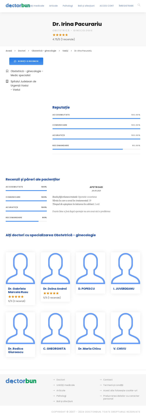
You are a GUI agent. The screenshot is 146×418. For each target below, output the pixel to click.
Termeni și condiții (113, 385)
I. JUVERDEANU (123, 289)
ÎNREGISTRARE (126, 5)
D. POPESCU (86, 289)
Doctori (17, 5)
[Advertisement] (96, 77)
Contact (108, 379)
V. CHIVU (119, 349)
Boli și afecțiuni (86, 5)
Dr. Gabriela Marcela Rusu (18, 290)
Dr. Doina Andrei (55, 289)
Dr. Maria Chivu (89, 349)
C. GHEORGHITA (54, 349)
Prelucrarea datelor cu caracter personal (121, 397)
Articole (53, 5)
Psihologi (68, 5)
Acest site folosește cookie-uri (120, 390)
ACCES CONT (107, 5)
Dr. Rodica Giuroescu (15, 350)
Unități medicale (35, 5)
